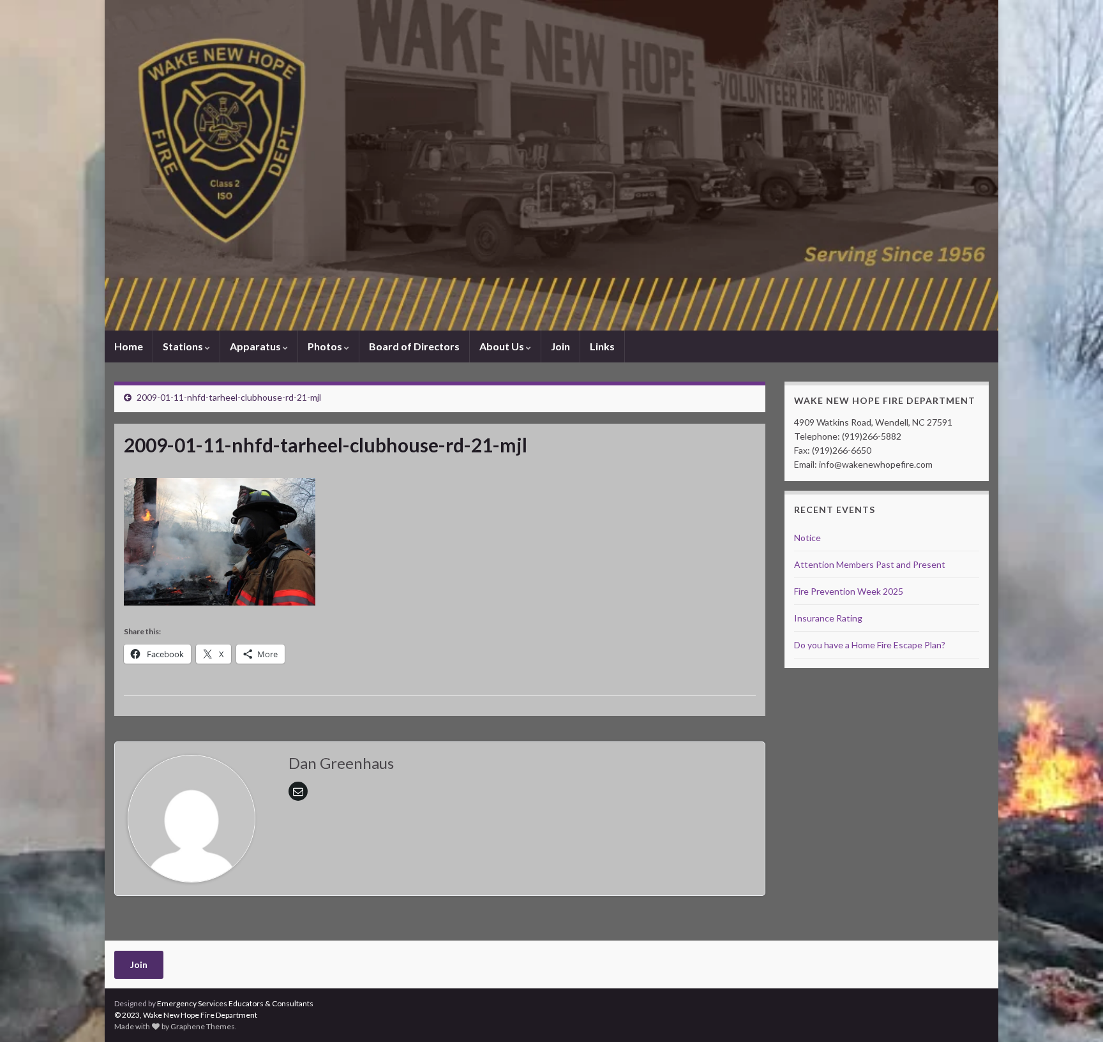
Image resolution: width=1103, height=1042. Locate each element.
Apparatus (256, 346)
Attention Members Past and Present (869, 564)
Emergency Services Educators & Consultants (235, 1003)
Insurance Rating (828, 618)
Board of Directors (414, 346)
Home (128, 346)
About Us (502, 346)
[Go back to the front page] (551, 165)
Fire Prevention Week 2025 (848, 591)
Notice (807, 537)
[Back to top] (1074, 1013)
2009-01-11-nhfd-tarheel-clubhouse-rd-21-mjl (229, 397)
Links (602, 346)
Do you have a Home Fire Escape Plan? (869, 644)
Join (560, 346)
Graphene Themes (202, 1026)
